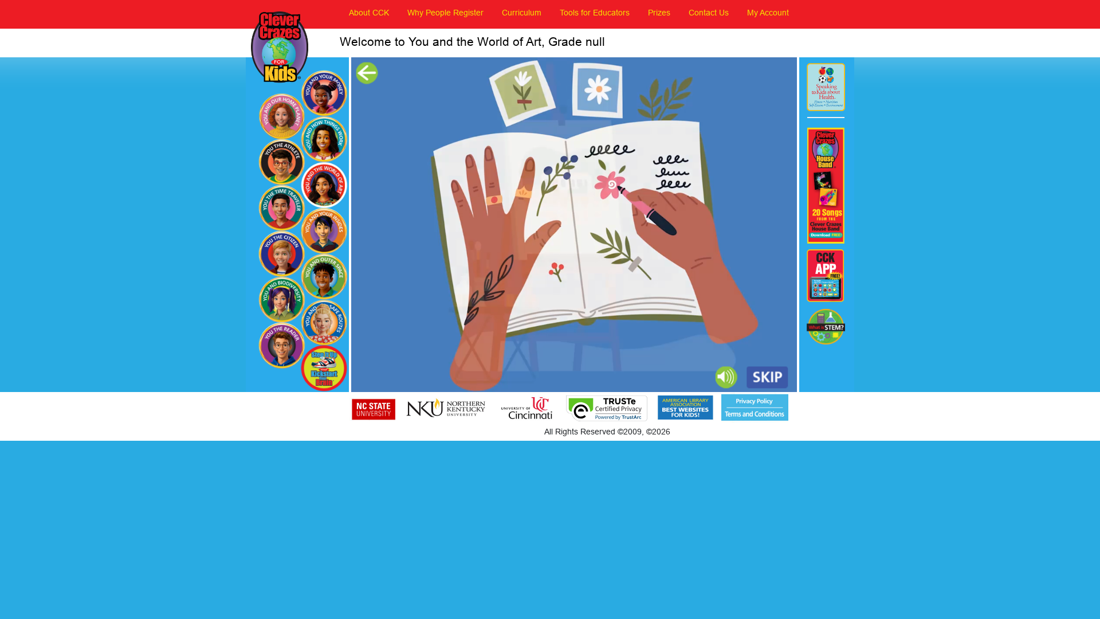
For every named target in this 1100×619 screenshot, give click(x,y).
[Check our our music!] (825, 185)
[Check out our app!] (825, 276)
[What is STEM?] (825, 326)
